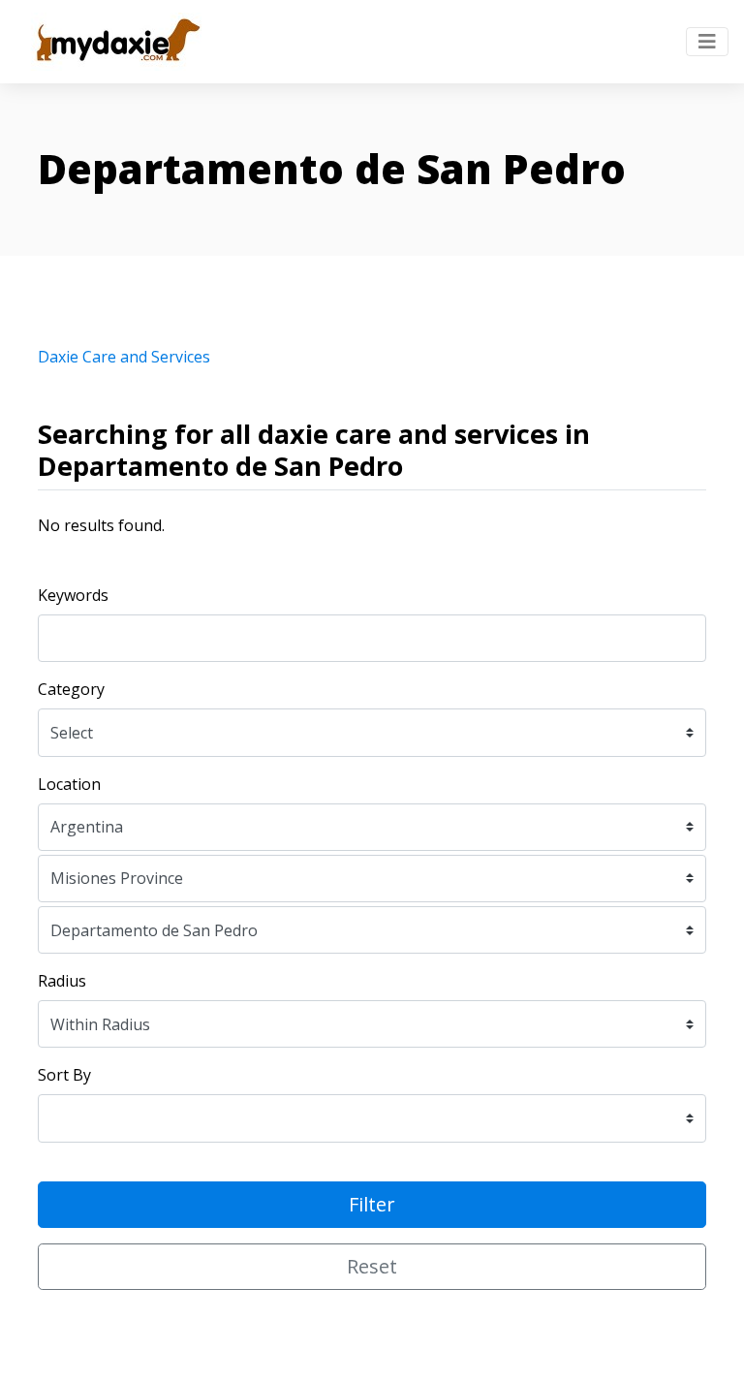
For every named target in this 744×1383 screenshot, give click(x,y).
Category (71, 689)
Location (69, 784)
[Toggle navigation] (707, 41)
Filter (372, 1204)
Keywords (73, 595)
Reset (372, 1266)
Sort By (64, 1074)
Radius (62, 980)
